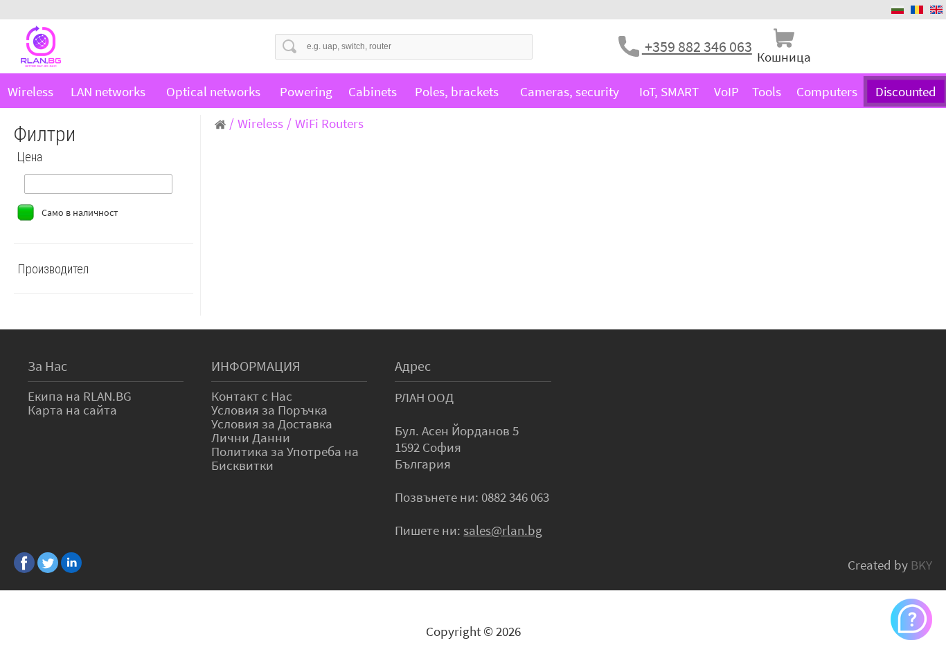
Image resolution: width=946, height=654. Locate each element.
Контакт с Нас (251, 396)
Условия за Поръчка (269, 410)
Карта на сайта (72, 410)
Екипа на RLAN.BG (80, 396)
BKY (921, 564)
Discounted (906, 91)
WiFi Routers (329, 123)
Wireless (30, 91)
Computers (826, 91)
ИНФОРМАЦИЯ (256, 365)
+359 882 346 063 (697, 46)
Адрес (413, 365)
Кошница (784, 56)
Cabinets (372, 91)
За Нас (47, 365)
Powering (306, 91)
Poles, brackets (457, 91)
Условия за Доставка (271, 423)
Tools (766, 91)
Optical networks (213, 91)
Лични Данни (250, 437)
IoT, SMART (669, 91)
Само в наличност (80, 212)
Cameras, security (569, 91)
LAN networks (108, 91)
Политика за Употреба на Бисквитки (285, 458)
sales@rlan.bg (502, 530)
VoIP (726, 91)
